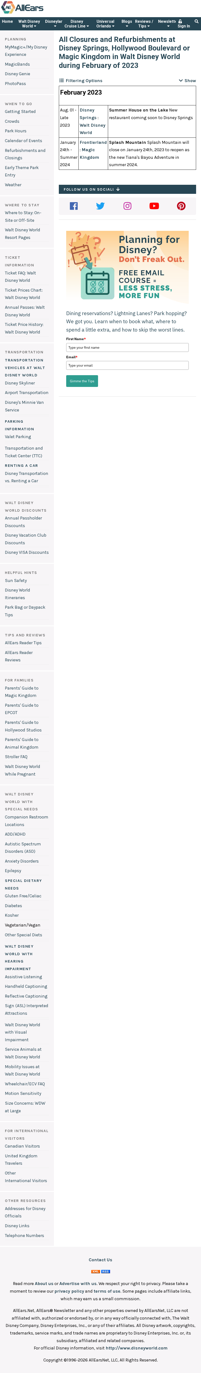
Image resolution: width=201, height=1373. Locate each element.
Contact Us (100, 1259)
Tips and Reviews (25, 635)
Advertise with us (78, 1283)
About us (44, 1283)
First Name (76, 339)
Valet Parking (18, 436)
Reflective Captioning (26, 996)
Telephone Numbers (24, 1235)
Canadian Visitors (22, 1146)
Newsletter (168, 21)
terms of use (107, 1291)
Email (71, 357)
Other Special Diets (23, 935)
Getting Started (20, 111)
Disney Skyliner (20, 383)
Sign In (184, 26)
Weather (13, 184)
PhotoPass (15, 83)
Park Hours (15, 131)
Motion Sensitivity (23, 1093)
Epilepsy (13, 870)
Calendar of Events (23, 140)
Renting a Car (21, 465)
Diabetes (13, 905)
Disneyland (55, 21)
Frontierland (93, 142)
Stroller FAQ (16, 756)
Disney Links (17, 1225)
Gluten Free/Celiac (23, 896)
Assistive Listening (23, 976)
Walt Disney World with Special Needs (21, 801)
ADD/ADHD (15, 834)
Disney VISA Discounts (27, 552)
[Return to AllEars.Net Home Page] (37, 13)
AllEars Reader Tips (23, 642)
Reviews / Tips (144, 23)
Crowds (12, 121)
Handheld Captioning (26, 986)
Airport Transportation (27, 392)
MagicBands (17, 64)
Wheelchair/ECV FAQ (25, 1084)
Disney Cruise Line (75, 23)
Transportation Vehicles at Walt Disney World (25, 367)
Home (7, 21)
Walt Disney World (29, 23)
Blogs (127, 21)
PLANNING (15, 39)
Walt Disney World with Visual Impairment (22, 1032)
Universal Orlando (105, 23)
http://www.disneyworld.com (136, 1348)
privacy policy (69, 1291)
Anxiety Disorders (22, 861)
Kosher (12, 915)
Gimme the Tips (82, 381)
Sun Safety (16, 580)
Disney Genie (17, 73)
